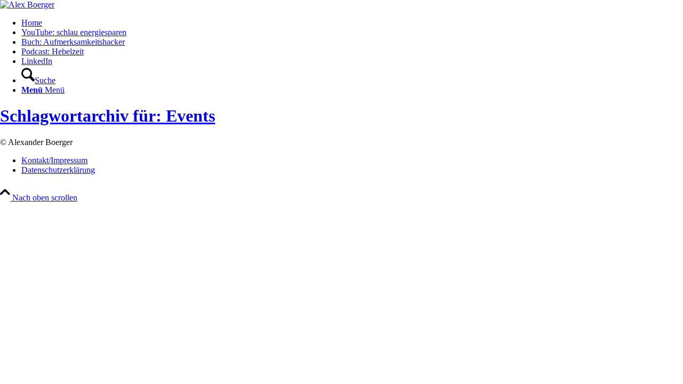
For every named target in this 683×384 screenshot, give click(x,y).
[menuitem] (352, 23)
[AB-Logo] (27, 4)
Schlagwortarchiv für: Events (107, 115)
